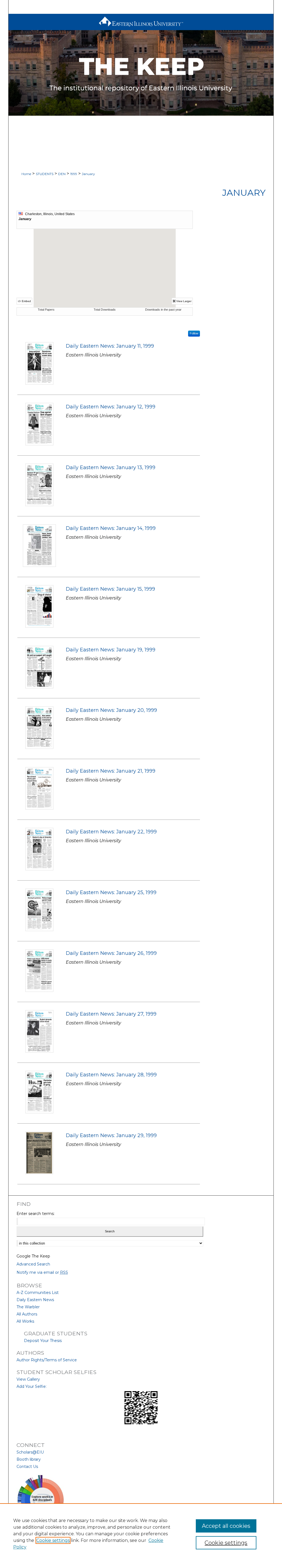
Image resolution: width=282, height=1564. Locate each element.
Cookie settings (53, 1540)
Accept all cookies (226, 1526)
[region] (141, 1533)
